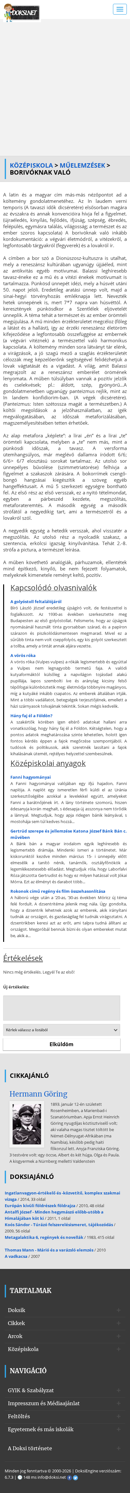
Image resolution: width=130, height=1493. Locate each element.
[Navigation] (120, 9)
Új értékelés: (16, 987)
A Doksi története (30, 1448)
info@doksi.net (52, 1477)
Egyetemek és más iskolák (41, 1429)
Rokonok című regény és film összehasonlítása (57, 891)
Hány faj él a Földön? (31, 715)
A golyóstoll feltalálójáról (36, 601)
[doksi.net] (22, 12)
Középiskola (31, 165)
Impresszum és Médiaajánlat (44, 1403)
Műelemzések (82, 165)
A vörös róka (23, 655)
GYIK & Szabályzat (31, 1390)
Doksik (16, 1310)
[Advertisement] (65, 87)
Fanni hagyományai (30, 777)
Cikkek (16, 1323)
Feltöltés (19, 1416)
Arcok (15, 1336)
